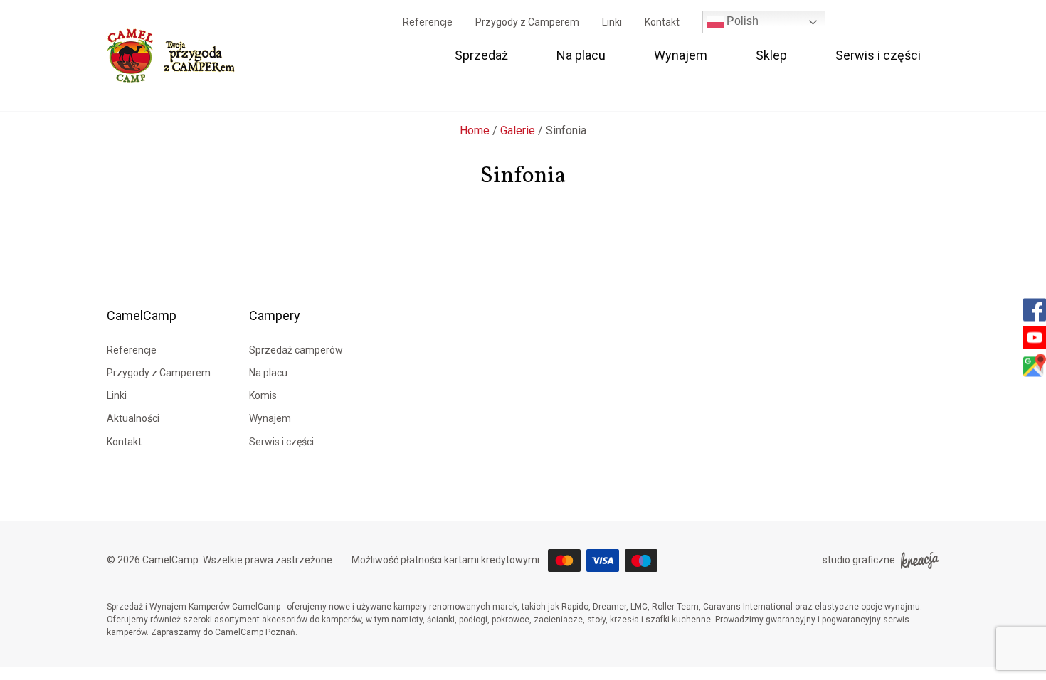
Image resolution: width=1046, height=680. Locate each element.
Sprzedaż (481, 55)
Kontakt (662, 22)
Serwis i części (878, 55)
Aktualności (133, 418)
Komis (263, 395)
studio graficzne (859, 559)
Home (475, 130)
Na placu (581, 55)
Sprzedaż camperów (296, 350)
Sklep (771, 55)
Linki (612, 22)
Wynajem (680, 55)
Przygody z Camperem (527, 22)
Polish (741, 21)
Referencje (428, 22)
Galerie (517, 130)
